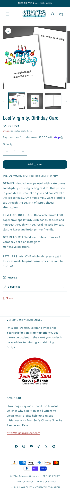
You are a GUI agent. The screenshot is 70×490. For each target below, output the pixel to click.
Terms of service (47, 481)
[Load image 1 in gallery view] (16, 101)
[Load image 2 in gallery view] (35, 101)
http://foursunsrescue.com (23, 433)
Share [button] (9, 298)
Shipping (7, 131)
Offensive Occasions (29, 476)
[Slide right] (66, 102)
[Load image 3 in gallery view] (53, 101)
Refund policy (51, 476)
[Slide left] (3, 102)
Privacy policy (25, 481)
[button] (7, 14)
